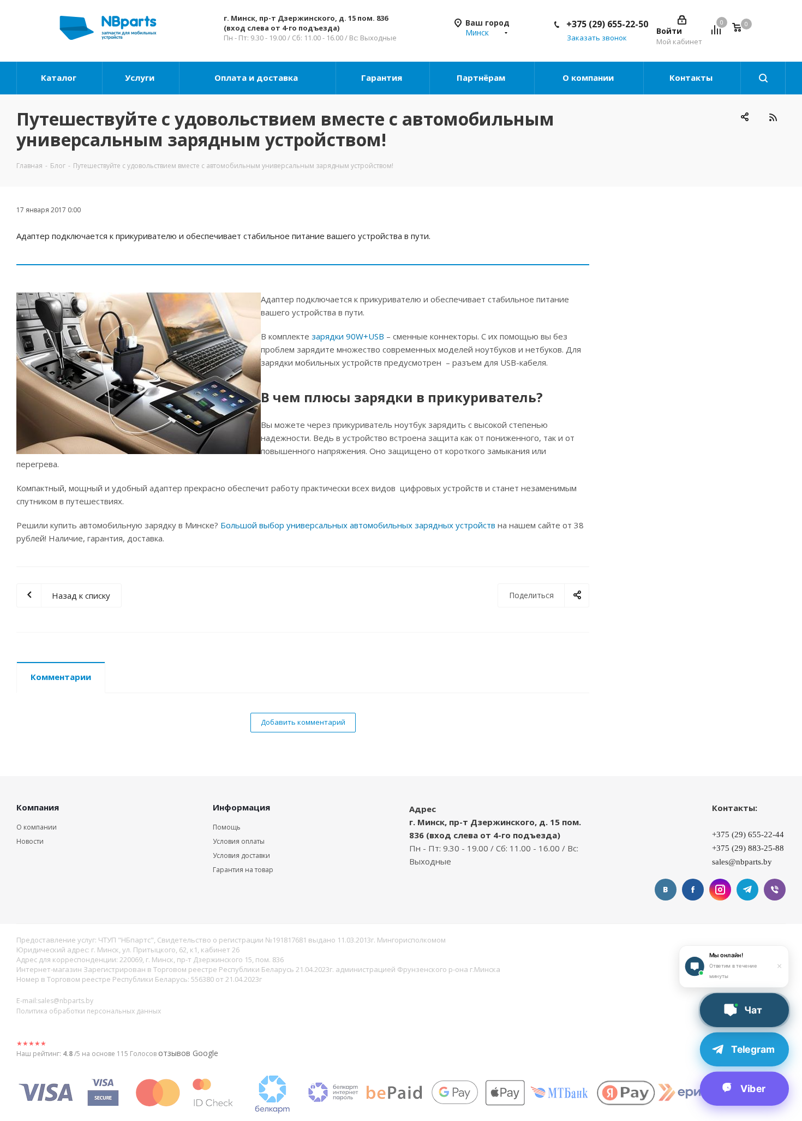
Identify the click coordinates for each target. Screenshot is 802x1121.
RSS (773, 117)
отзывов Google (188, 1053)
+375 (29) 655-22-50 (607, 24)
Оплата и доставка (257, 77)
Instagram (720, 890)
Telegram (747, 890)
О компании (589, 77)
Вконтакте (666, 890)
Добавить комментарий (303, 722)
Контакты (692, 77)
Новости (30, 841)
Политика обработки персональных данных (88, 1011)
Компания (37, 807)
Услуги (141, 77)
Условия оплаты (239, 841)
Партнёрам (482, 77)
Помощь (227, 827)
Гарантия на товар (243, 869)
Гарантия (382, 77)
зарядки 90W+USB (349, 336)
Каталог (60, 77)
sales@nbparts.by (65, 1000)
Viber (775, 890)
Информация (241, 807)
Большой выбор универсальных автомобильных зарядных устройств (357, 525)
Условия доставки (241, 855)
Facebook (693, 890)
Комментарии (61, 676)
